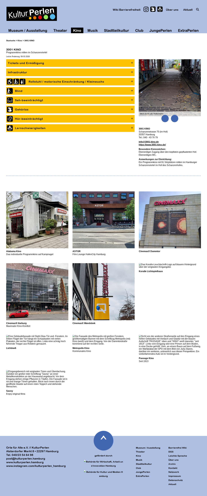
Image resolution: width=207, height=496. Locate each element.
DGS (170, 451)
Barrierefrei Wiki (177, 447)
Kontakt (172, 468)
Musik (92, 30)
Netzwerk (173, 472)
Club (139, 30)
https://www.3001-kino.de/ (152, 145)
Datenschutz (175, 480)
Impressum (174, 476)
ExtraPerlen (188, 30)
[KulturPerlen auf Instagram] (146, 9)
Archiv (172, 464)
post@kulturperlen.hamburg (25, 458)
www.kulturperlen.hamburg (25, 462)
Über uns (172, 9)
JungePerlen (160, 30)
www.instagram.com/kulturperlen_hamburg (36, 465)
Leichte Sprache (177, 455)
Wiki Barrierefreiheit (126, 9)
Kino (77, 30)
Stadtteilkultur (116, 30)
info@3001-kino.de (149, 142)
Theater (60, 30)
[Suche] (197, 9)
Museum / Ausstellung (27, 30)
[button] (70, 63)
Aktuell (187, 9)
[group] (170, 87)
